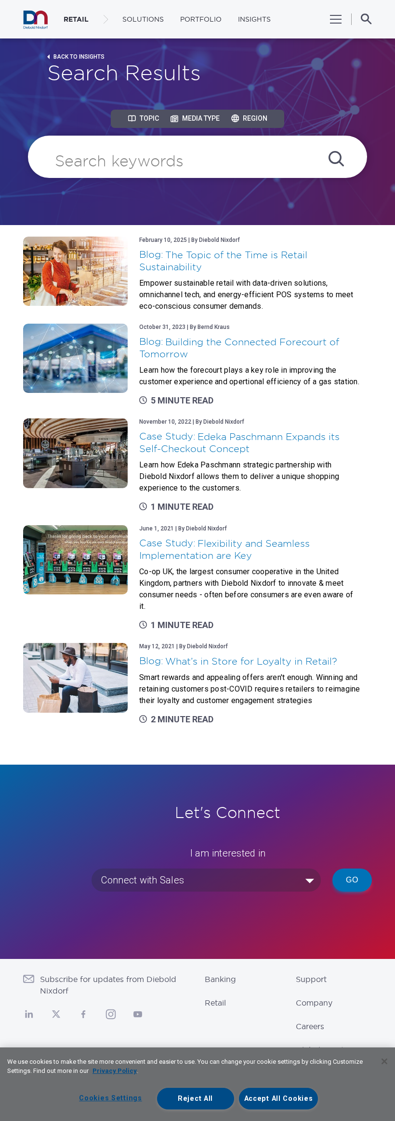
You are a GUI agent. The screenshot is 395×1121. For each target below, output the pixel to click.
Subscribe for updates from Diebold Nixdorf (108, 984)
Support (311, 979)
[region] (197, 1084)
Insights (254, 19)
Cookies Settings (110, 1098)
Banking (220, 979)
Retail (215, 1003)
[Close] (384, 1061)
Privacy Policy (114, 1070)
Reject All (195, 1099)
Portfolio (201, 19)
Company (314, 1003)
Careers (310, 1026)
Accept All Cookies (278, 1099)
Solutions (143, 19)
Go (352, 880)
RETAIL (76, 19)
